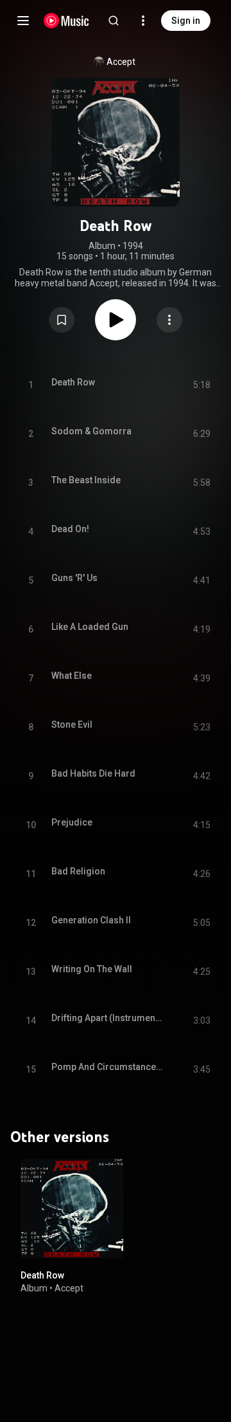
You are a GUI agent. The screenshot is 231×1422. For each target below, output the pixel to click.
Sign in (185, 20)
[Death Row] (72, 1208)
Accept (121, 62)
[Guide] (23, 20)
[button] (61, 320)
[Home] (66, 20)
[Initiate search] (113, 20)
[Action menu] (169, 320)
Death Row (42, 1275)
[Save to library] (61, 320)
